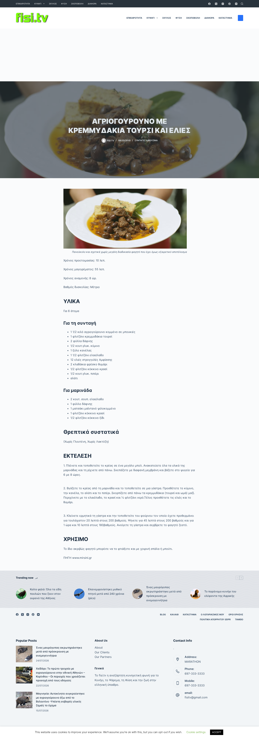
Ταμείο (239, 619)
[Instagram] (223, 4)
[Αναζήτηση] (242, 4)
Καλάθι (174, 614)
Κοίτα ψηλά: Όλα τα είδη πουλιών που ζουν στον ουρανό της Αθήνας (45, 594)
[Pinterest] (229, 4)
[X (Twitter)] (216, 4)
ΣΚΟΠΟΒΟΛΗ (77, 3)
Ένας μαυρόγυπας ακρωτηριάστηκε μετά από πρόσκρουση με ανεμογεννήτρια (163, 594)
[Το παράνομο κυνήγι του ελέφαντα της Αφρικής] (195, 594)
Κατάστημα (107, 3)
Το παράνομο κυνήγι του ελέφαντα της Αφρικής (220, 594)
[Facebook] (209, 4)
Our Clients (102, 652)
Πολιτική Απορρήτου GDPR (215, 619)
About (99, 647)
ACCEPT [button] (216, 732)
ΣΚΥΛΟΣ (53, 3)
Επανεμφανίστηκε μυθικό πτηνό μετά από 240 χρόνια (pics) (106, 594)
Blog (163, 614)
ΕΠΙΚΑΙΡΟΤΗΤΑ (23, 3)
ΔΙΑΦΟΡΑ (92, 3)
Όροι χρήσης (236, 614)
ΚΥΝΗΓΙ (37, 3)
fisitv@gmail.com (196, 697)
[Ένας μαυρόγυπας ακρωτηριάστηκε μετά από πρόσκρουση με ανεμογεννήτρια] (137, 594)
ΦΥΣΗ (64, 3)
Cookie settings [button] (196, 732)
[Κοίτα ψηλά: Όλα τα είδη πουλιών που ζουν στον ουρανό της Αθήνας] (21, 594)
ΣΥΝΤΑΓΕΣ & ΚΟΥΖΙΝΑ (146, 140)
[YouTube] (236, 4)
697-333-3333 (195, 673)
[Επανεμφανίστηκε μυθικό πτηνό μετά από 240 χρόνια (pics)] (79, 594)
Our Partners (103, 657)
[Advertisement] (129, 55)
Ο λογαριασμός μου (212, 614)
